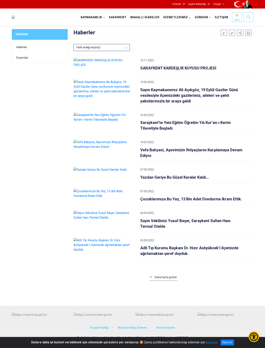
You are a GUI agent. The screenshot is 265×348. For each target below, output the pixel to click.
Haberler (21, 47)
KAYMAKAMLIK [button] (91, 17)
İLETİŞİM (221, 17)
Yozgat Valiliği (99, 327)
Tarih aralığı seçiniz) (88, 47)
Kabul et (227, 342)
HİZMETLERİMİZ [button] (175, 17)
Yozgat (217, 4)
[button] (240, 33)
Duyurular (22, 57)
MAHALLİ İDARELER (144, 17)
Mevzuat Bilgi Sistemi (132, 327)
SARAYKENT (117, 17)
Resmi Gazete (165, 327)
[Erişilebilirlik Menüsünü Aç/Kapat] (254, 337)
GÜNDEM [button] (201, 17)
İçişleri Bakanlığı (197, 4)
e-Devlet (176, 4)
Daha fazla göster (166, 277)
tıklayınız (212, 342)
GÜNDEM (22, 34)
